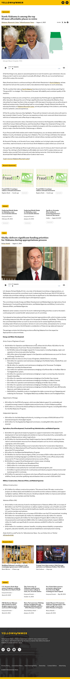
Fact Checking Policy (31, 665)
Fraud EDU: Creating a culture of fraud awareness (11, 189)
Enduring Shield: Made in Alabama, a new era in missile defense (10, 211)
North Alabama (55, 82)
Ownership (42, 665)
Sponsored (6, 12)
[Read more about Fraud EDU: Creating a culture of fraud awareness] (18, 178)
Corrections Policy (17, 665)
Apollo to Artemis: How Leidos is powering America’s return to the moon (53, 212)
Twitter (62, 22)
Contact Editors (52, 665)
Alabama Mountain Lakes (10, 22)
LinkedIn (65, 22)
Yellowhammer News (27, 22)
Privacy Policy (5, 665)
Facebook (68, 22)
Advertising (62, 665)
